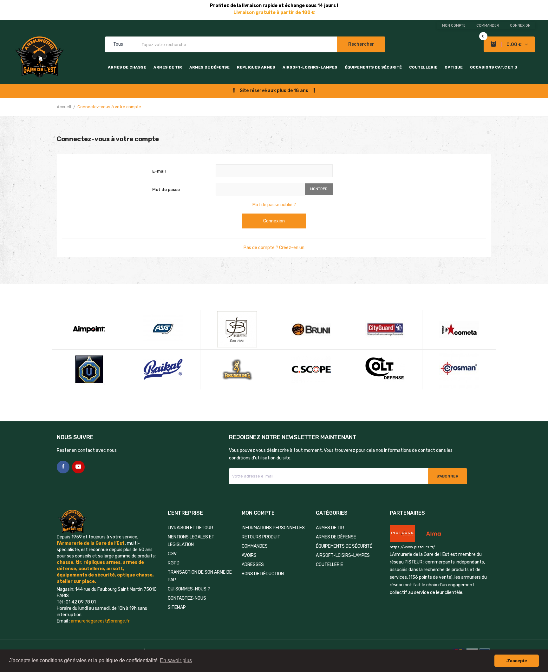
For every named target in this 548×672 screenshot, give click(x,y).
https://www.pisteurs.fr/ (412, 547)
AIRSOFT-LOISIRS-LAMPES (310, 67)
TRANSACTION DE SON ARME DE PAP (200, 576)
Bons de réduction (263, 573)
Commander (487, 25)
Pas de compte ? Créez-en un (274, 247)
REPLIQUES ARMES (256, 67)
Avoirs (249, 555)
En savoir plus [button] (176, 660)
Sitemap (177, 607)
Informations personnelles (273, 527)
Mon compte (454, 25)
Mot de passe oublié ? (274, 205)
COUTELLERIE (423, 67)
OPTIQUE (454, 67)
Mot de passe (166, 189)
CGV (172, 554)
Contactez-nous (187, 598)
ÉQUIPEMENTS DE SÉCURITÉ (373, 67)
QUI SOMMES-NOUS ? (189, 589)
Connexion (274, 221)
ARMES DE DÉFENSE (209, 67)
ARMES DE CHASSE (127, 67)
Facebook (63, 467)
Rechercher (361, 44)
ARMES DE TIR (167, 67)
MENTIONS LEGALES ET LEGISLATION (191, 540)
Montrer (319, 189)
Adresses (253, 564)
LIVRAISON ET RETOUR (190, 527)
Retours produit (261, 537)
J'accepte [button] (516, 660)
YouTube (78, 467)
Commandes (255, 546)
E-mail (159, 171)
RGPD (173, 563)
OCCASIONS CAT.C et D (493, 67)
